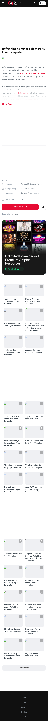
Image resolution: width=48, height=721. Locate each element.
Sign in (42, 3)
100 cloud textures (28, 100)
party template (21, 93)
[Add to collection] (43, 207)
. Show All (36, 193)
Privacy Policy (24, 717)
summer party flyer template (32, 73)
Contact (24, 707)
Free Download (20, 207)
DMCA (24, 712)
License (24, 702)
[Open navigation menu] (3, 3)
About (24, 697)
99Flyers (15, 214)
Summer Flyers (27, 193)
